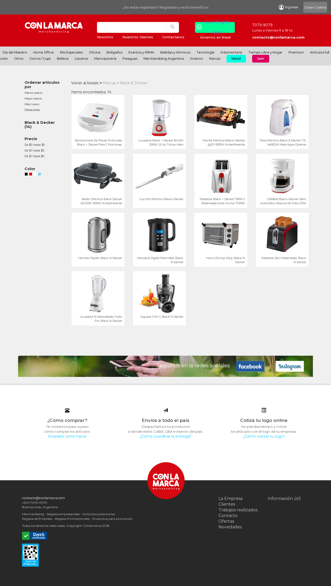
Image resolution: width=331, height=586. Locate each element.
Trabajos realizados (238, 509)
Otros (18, 58)
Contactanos (173, 37)
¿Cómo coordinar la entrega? (166, 436)
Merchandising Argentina (164, 58)
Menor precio (33, 93)
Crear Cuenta (315, 7)
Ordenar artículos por (42, 84)
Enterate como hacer (67, 436)
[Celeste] (39, 175)
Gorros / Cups (40, 58)
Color (30, 168)
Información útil (284, 498)
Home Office (43, 52)
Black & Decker (40, 122)
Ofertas (226, 521)
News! (236, 58)
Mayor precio (33, 98)
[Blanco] (35, 175)
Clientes (227, 504)
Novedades (230, 526)
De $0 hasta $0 (35, 145)
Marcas (214, 58)
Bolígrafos (114, 52)
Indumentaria (231, 52)
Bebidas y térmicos (175, 52)
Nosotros (105, 37)
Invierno (196, 58)
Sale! (260, 58)
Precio (31, 138)
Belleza (63, 58)
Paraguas (130, 58)
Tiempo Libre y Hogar (265, 52)
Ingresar (291, 7)
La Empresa (231, 498)
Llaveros (81, 58)
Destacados (32, 110)
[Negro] (26, 175)
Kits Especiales (71, 52)
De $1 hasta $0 (34, 150)
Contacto (228, 515)
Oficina (94, 52)
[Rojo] (30, 175)
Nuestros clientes (137, 37)
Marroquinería (105, 58)
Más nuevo (32, 104)
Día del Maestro (15, 52)
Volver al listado (85, 83)
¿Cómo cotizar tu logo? (264, 436)
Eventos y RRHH (141, 52)
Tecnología (205, 52)
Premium (296, 52)
